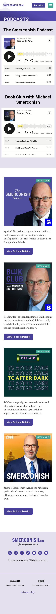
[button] (50, 5)
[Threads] (40, 553)
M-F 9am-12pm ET (15, 585)
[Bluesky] (46, 553)
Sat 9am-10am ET (41, 585)
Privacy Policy (28, 592)
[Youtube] (34, 553)
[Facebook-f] (22, 553)
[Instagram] (16, 553)
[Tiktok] (28, 553)
